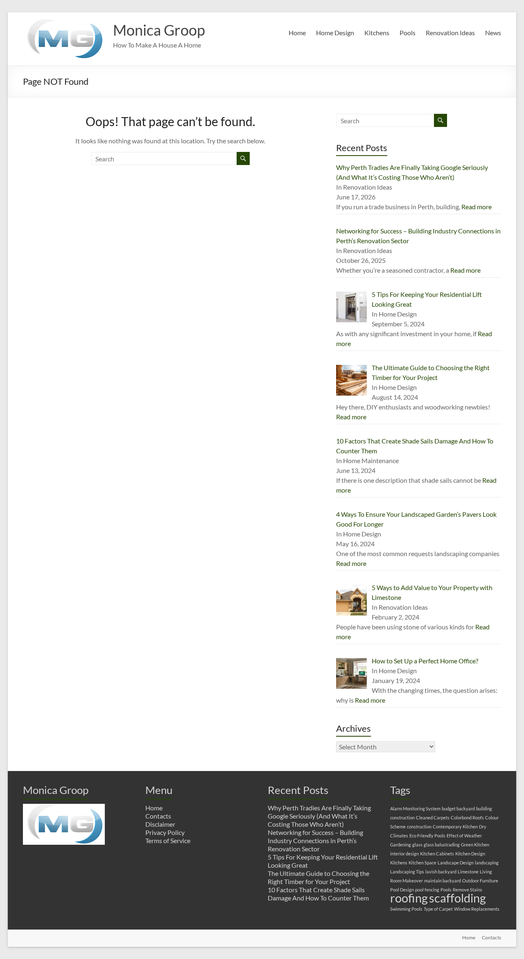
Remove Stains (467, 889)
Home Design (335, 32)
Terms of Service (167, 840)
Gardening (400, 844)
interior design (404, 853)
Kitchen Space (422, 862)
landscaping (487, 862)
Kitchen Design (470, 853)
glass (417, 844)
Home (297, 32)
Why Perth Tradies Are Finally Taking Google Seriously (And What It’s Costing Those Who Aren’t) (319, 816)
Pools (408, 32)
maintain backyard (442, 880)
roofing (409, 898)
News (493, 32)
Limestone (468, 871)
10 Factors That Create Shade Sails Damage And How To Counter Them (318, 894)
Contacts (158, 816)
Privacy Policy (165, 832)
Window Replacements (476, 909)
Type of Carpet (438, 909)
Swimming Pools (406, 909)
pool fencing (427, 889)
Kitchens (376, 32)
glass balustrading (442, 844)
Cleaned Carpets (432, 817)
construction (419, 826)
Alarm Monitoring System (415, 808)
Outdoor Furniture (480, 880)
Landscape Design (456, 862)
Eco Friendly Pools (427, 835)
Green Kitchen (475, 844)
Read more (476, 206)
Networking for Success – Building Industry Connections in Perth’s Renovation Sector (315, 840)
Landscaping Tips (407, 871)
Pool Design (402, 889)
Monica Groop (159, 30)
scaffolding (457, 898)
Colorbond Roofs (467, 817)
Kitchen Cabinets (437, 853)
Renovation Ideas (450, 32)
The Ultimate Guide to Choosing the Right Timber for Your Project (318, 877)
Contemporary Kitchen (455, 826)
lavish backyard (440, 871)
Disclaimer (160, 824)
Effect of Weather (464, 835)
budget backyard (458, 808)
